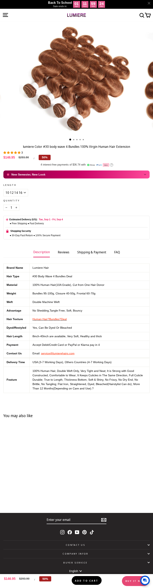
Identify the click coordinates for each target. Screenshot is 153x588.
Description (41, 252)
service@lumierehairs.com (58, 353)
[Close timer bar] (149, 3)
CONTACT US (75, 544)
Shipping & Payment (91, 252)
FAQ (117, 252)
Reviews (63, 252)
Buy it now (135, 580)
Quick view (55, 498)
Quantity (11, 200)
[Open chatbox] (145, 580)
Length (9, 185)
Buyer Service (75, 562)
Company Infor (75, 553)
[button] (12, 152)
